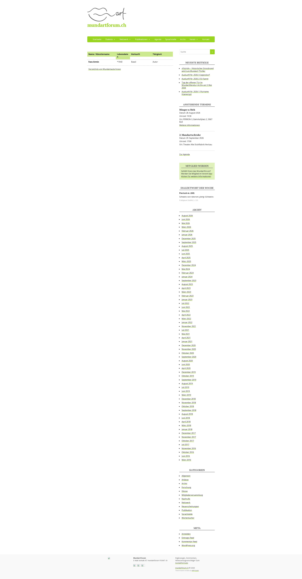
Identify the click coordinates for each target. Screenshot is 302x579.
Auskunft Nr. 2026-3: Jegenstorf (196, 75)
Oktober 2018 (188, 406)
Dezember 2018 (189, 399)
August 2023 (187, 284)
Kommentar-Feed (189, 541)
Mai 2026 (186, 223)
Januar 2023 (187, 299)
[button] (135, 566)
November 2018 (189, 402)
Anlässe (185, 479)
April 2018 (186, 421)
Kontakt (205, 39)
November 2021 (189, 326)
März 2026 (186, 227)
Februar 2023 (187, 296)
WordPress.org (188, 545)
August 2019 (187, 383)
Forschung (186, 487)
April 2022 (186, 315)
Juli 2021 (185, 330)
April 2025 (186, 257)
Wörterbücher (188, 518)
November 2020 (189, 349)
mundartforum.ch (106, 25)
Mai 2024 (186, 269)
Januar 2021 (187, 341)
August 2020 (187, 360)
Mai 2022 (186, 311)
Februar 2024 (187, 273)
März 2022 (186, 318)
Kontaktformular (181, 563)
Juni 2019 (186, 391)
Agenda (158, 39)
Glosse (185, 491)
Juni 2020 (186, 364)
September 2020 (189, 357)
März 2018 (186, 425)
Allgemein (186, 476)
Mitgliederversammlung (192, 495)
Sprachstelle (170, 39)
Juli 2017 (185, 444)
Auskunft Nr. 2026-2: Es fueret (195, 78)
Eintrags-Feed (188, 537)
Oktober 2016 (188, 452)
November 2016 (189, 448)
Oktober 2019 (188, 376)
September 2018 (189, 410)
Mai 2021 (186, 334)
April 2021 (186, 337)
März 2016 (186, 460)
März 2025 (186, 261)
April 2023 (186, 288)
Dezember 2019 (189, 372)
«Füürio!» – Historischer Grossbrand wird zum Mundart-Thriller (198, 69)
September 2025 (189, 242)
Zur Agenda (184, 154)
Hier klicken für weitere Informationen (196, 175)
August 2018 (187, 414)
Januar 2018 (187, 429)
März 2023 (186, 292)
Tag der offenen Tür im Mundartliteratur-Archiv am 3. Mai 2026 (197, 85)
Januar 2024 (187, 276)
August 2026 (187, 215)
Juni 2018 (186, 418)
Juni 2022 (186, 307)
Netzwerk (186, 502)
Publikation (187, 510)
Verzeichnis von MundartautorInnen (104, 69)
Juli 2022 (185, 303)
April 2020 (186, 368)
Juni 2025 (186, 253)
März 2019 (186, 395)
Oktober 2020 (188, 353)
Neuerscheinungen (190, 506)
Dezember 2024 (189, 265)
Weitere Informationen (189, 125)
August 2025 (187, 246)
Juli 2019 (185, 387)
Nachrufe (186, 499)
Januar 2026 (187, 234)
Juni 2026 (186, 219)
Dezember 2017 (189, 433)
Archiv (183, 39)
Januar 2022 (187, 322)
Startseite (97, 39)
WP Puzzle (195, 570)
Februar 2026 (187, 231)
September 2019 (189, 379)
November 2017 (189, 437)
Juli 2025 (185, 250)
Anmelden (186, 534)
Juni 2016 (186, 456)
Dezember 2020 (189, 345)
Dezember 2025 (189, 238)
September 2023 (189, 280)
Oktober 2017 (188, 440)
